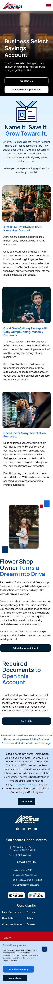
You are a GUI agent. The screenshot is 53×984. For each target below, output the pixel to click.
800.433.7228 (35, 879)
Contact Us (26, 80)
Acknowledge (14, 978)
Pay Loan (31, 912)
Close (50, 811)
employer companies (24, 784)
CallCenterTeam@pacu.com (26, 884)
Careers (31, 924)
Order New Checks (12, 924)
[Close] (44, 949)
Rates (30, 918)
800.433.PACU (19, 879)
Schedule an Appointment (26, 89)
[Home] (12, 5)
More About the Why (18, 969)
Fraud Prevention (11, 912)
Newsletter (8, 918)
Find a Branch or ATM (22, 870)
